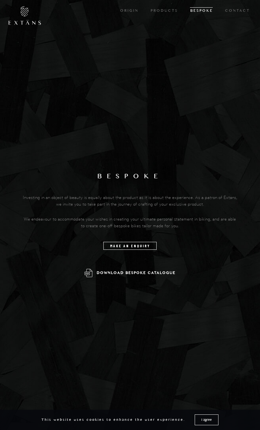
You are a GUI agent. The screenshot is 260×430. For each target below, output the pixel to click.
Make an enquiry (130, 245)
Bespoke (201, 11)
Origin (129, 11)
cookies (96, 420)
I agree (206, 420)
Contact (237, 11)
